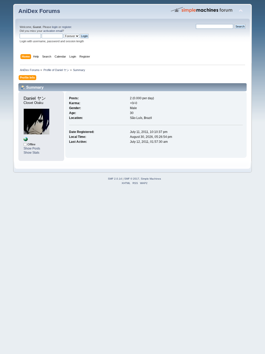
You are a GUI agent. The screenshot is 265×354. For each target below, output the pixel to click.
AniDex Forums (39, 11)
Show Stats (31, 152)
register (66, 27)
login (55, 27)
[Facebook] (26, 140)
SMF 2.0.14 (115, 178)
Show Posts (32, 148)
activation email (52, 30)
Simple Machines (151, 178)
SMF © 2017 (131, 178)
